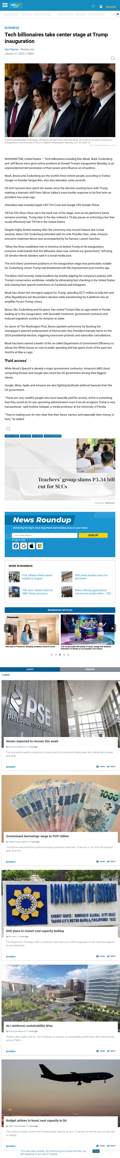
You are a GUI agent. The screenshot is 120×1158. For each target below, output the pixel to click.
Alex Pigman (12, 49)
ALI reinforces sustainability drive (29, 1026)
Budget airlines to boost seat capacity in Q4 (36, 1120)
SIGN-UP (93, 535)
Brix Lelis (12, 936)
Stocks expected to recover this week (32, 741)
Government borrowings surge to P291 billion (37, 836)
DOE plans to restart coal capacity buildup (35, 931)
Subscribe (111, 7)
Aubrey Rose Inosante (18, 842)
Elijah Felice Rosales (17, 1126)
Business (12, 28)
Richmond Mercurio (17, 747)
